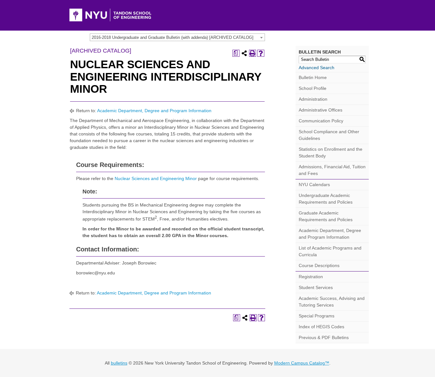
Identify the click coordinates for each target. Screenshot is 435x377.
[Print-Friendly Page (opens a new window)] (252, 53)
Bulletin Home (313, 77)
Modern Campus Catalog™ (301, 363)
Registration (311, 276)
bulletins (119, 363)
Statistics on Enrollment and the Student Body (330, 152)
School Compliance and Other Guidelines (329, 135)
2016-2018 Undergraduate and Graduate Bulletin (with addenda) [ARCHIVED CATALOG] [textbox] (172, 37)
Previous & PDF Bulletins (324, 337)
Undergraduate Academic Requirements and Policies (326, 199)
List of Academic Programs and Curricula (330, 251)
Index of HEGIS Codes (321, 326)
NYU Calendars (314, 184)
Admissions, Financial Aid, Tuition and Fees (332, 170)
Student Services (316, 287)
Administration (313, 99)
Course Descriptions (319, 265)
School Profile (312, 88)
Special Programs (316, 315)
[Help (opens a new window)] (260, 53)
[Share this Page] (244, 53)
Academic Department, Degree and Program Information (154, 110)
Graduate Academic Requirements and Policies (326, 216)
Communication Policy (321, 120)
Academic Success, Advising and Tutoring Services (332, 302)
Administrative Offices (320, 109)
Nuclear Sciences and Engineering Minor (156, 178)
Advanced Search (316, 67)
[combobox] (177, 37)
